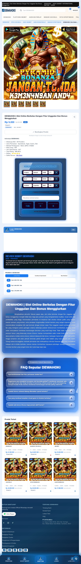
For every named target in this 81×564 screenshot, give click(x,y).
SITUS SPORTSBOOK (66, 17)
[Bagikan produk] (74, 117)
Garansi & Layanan (8, 546)
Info (73, 229)
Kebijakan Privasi (7, 534)
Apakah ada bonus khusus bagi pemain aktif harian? (26, 405)
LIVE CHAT (72, 561)
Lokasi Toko (46, 513)
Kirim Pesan (10, 514)
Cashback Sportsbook (40, 275)
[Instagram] (8, 523)
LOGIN (53, 5)
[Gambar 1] (7, 104)
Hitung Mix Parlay (40, 211)
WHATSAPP (24, 561)
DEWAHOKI (47, 3)
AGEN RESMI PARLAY (39, 22)
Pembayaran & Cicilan (9, 543)
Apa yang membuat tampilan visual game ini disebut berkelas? (29, 398)
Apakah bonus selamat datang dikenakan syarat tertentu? (28, 391)
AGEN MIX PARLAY (35, 17)
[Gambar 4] (28, 104)
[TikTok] (12, 523)
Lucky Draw (17, 275)
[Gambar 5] (35, 104)
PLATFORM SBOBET (20, 17)
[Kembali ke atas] (76, 554)
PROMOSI (8, 561)
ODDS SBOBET (27, 22)
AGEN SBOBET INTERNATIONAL (63, 3)
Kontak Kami (47, 511)
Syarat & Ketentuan (8, 531)
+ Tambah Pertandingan (40, 192)
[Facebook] (3, 523)
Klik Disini (19, 155)
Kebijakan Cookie (7, 537)
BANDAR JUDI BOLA (50, 17)
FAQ (44, 516)
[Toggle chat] (76, 559)
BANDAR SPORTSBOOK (54, 22)
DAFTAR (46, 5)
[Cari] (21, 10)
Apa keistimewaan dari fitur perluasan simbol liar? (25, 374)
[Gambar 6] (43, 104)
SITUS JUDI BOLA (16, 22)
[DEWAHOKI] (9, 10)
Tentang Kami (47, 508)
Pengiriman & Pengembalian (11, 540)
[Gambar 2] (14, 104)
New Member (64, 275)
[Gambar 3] (21, 104)
